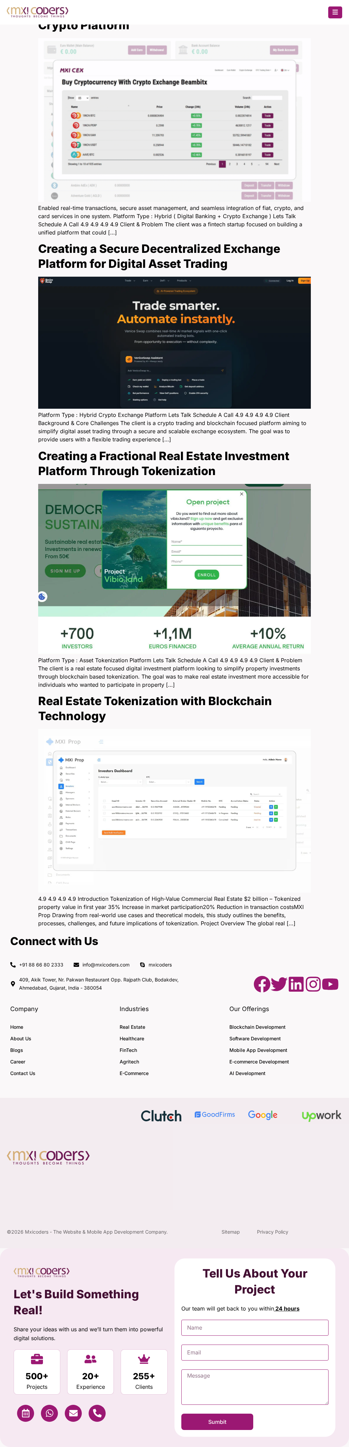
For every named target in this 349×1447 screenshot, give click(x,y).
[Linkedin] (296, 984)
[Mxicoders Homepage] (37, 15)
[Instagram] (313, 984)
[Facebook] (262, 984)
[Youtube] (330, 984)
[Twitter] (279, 984)
